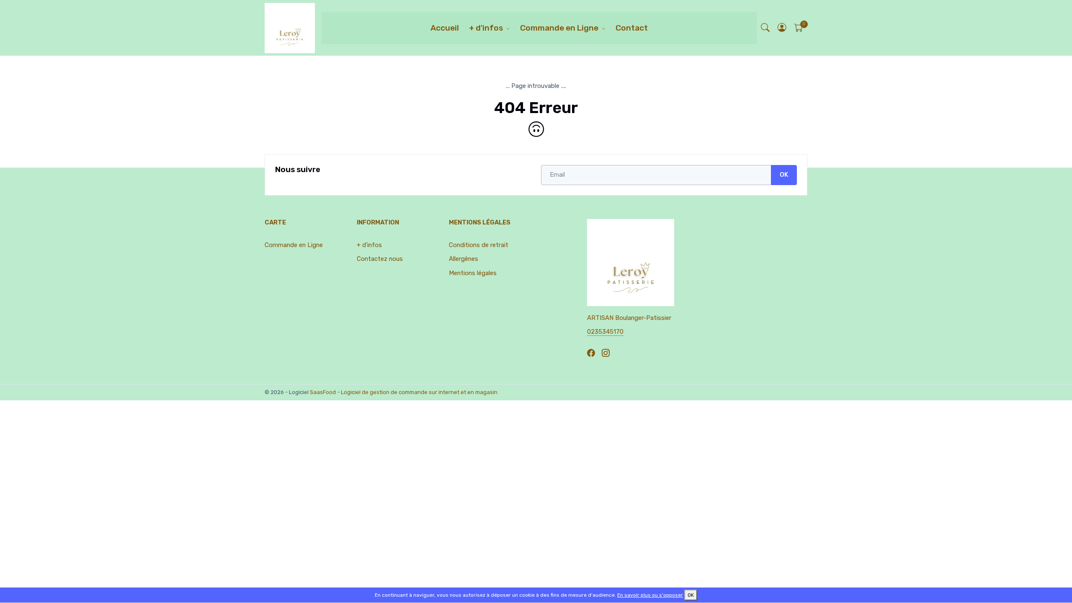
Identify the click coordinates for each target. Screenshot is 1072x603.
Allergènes (463, 259)
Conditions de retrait (478, 245)
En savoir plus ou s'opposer (650, 595)
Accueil (444, 28)
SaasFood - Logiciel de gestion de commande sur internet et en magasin (403, 392)
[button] (782, 27)
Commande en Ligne (559, 28)
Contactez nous (380, 259)
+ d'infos (486, 28)
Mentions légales (473, 273)
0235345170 (605, 331)
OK (784, 174)
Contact (632, 28)
